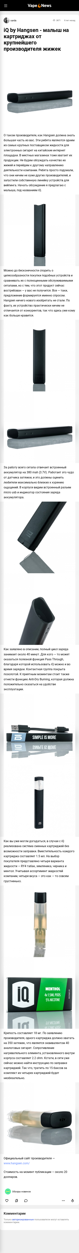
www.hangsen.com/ (17, 1163)
